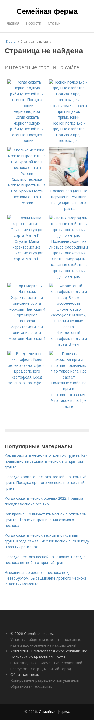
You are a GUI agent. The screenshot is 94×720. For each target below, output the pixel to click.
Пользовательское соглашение (59, 650)
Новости (33, 23)
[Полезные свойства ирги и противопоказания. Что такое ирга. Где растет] (68, 377)
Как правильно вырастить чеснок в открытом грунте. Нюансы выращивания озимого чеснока (46, 519)
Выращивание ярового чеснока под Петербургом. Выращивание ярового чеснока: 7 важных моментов (46, 578)
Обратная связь (24, 674)
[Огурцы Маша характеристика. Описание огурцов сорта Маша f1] (26, 235)
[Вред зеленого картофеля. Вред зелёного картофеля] (26, 365)
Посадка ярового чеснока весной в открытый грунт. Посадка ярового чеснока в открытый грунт (45, 482)
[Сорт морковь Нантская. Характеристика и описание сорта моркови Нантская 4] (26, 309)
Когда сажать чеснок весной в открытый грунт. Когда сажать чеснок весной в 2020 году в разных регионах (47, 541)
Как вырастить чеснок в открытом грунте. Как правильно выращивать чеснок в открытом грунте (46, 461)
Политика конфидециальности (37, 656)
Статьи (54, 23)
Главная (12, 23)
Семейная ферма (47, 11)
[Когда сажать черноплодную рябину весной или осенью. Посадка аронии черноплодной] (26, 111)
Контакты (19, 650)
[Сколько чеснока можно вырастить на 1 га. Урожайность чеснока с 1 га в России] (26, 173)
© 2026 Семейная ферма (32, 633)
